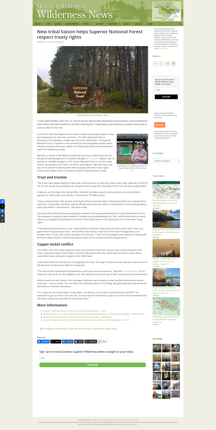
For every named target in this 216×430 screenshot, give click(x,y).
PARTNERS (112, 24)
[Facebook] (2, 201)
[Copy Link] (2, 220)
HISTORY (100, 24)
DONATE (138, 24)
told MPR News (130, 271)
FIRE (48, 24)
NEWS (37, 24)
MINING (58, 24)
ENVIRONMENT (72, 24)
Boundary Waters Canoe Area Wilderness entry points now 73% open (165, 203)
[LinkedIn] (2, 211)
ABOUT (127, 24)
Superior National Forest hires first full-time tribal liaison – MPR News (77, 317)
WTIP (132, 170)
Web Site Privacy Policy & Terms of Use (125, 420)
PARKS (86, 24)
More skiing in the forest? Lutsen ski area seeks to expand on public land (78, 328)
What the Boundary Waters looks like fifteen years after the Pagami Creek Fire (166, 290)
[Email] (2, 215)
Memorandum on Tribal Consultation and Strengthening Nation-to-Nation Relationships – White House (93, 314)
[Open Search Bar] (180, 24)
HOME (149, 24)
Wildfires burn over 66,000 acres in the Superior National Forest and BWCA (166, 232)
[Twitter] (2, 206)
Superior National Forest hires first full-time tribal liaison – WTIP (74, 311)
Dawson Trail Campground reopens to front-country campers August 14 (164, 261)
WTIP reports (92, 158)
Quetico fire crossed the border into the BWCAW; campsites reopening (166, 319)
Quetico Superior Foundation (101, 420)
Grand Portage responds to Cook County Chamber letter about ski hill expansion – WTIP (86, 320)
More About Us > (163, 48)
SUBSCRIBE (92, 365)
